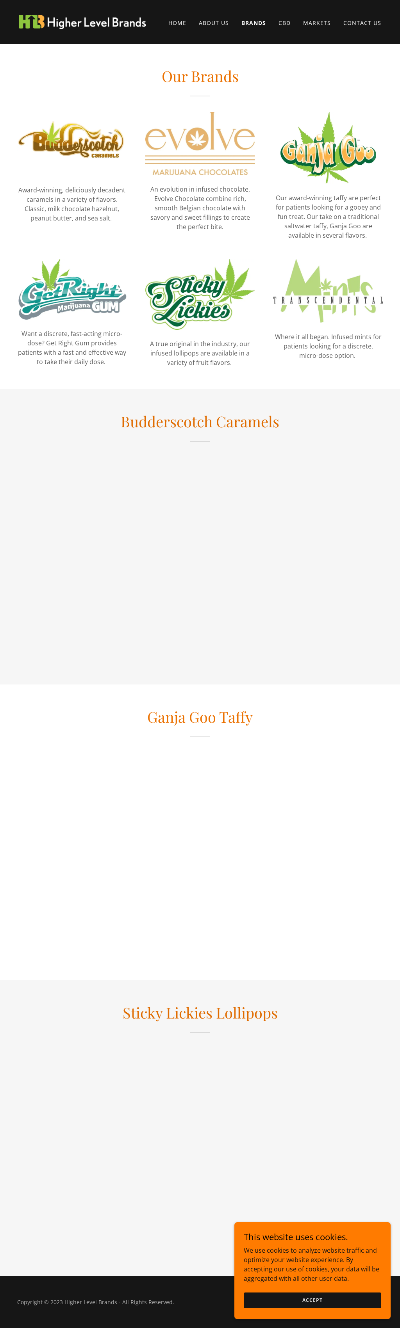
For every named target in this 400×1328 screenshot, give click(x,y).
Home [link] (177, 23)
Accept (312, 1300)
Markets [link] (317, 23)
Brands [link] (253, 23)
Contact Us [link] (362, 23)
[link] (82, 21)
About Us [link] (214, 23)
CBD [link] (285, 23)
